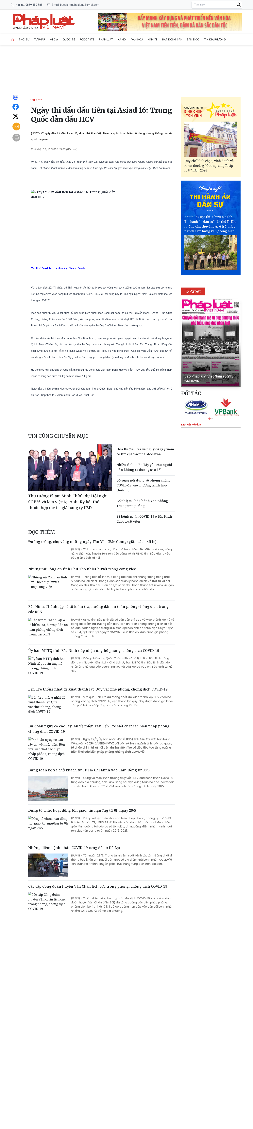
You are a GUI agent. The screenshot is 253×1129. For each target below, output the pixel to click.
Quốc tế (69, 39)
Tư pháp (39, 39)
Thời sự (24, 39)
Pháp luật (106, 39)
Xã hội (122, 39)
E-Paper (193, 291)
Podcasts (87, 39)
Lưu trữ (35, 99)
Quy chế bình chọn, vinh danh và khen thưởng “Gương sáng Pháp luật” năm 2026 (209, 165)
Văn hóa (137, 39)
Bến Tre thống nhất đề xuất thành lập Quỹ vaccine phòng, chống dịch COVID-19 (98, 689)
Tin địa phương (215, 39)
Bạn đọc (193, 39)
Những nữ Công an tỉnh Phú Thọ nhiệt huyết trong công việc (82, 569)
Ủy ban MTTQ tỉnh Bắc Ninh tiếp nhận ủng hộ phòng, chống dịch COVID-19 (93, 650)
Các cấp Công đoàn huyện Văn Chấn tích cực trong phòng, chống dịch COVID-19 (97, 886)
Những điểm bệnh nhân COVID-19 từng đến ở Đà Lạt (74, 847)
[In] (16, 137)
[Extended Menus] (232, 38)
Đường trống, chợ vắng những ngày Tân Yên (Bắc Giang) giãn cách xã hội (93, 541)
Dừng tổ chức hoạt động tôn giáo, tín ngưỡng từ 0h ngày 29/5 (82, 810)
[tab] (209, 418)
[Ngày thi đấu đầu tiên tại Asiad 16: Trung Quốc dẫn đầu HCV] (44, 22)
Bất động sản (172, 39)
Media (54, 39)
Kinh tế (153, 39)
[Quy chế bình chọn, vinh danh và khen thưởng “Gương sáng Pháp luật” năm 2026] (210, 139)
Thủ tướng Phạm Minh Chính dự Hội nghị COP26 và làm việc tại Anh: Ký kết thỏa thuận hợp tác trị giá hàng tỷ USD (68, 501)
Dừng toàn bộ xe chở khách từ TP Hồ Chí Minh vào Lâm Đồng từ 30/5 (89, 770)
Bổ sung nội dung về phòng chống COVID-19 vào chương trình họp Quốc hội (144, 485)
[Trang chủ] (12, 39)
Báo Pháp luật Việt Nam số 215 (208, 376)
